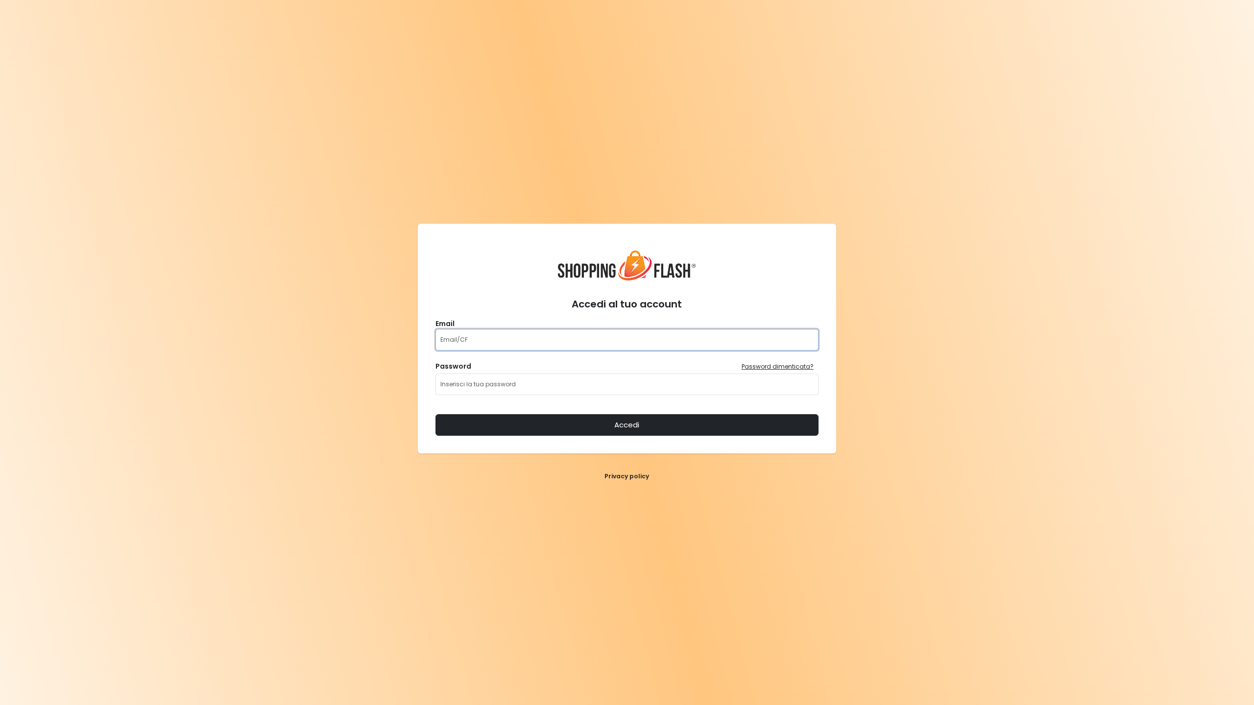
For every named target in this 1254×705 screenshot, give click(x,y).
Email (445, 324)
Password (453, 366)
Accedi (626, 425)
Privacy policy (626, 476)
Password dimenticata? (778, 366)
